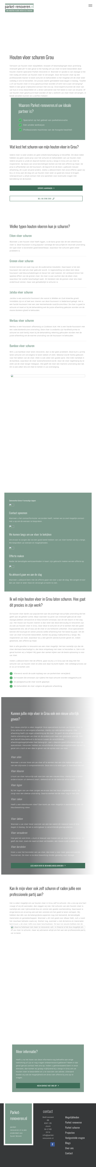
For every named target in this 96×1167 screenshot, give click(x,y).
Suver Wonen (16, 1136)
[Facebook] (52, 1144)
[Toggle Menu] (90, 5)
